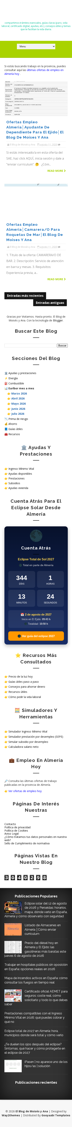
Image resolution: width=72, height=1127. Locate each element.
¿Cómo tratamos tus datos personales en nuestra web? (35, 838)
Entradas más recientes (25, 296)
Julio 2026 (17, 413)
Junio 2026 (18, 409)
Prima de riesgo (18, 419)
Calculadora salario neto (23, 747)
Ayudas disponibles (20, 473)
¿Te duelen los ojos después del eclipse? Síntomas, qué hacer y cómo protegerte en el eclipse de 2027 (34, 1048)
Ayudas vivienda (18, 488)
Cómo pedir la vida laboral (24, 697)
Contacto (10, 824)
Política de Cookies (16, 830)
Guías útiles (15, 429)
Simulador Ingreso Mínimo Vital (27, 731)
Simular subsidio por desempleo (28, 742)
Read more (55, 171)
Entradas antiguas (50, 303)
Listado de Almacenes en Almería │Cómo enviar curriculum (43, 929)
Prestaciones (16, 478)
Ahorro (12, 424)
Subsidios (14, 483)
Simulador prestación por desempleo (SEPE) (35, 736)
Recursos (14, 434)
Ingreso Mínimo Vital (21, 468)
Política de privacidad (17, 827)
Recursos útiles (17, 692)
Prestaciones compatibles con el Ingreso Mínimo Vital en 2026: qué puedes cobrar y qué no (34, 1018)
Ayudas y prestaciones (22, 373)
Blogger (58, 320)
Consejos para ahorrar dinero (26, 686)
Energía (13, 378)
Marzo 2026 (19, 393)
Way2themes (11, 1115)
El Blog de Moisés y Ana (36, 12)
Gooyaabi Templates (55, 1115)
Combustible (16, 383)
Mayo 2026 (18, 403)
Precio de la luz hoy (20, 676)
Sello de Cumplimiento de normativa (27, 843)
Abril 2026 (18, 398)
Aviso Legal (11, 833)
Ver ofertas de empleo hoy (25, 791)
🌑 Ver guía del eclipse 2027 (36, 636)
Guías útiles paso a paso (23, 681)
